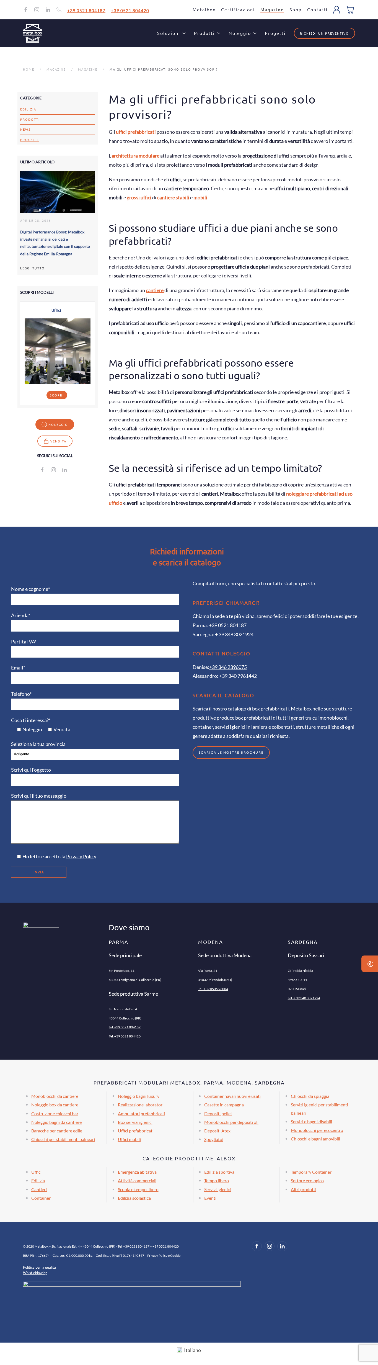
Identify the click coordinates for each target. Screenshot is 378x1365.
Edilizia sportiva (219, 1172)
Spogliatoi (213, 1139)
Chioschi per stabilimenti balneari (63, 1139)
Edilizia (28, 109)
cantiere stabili (173, 197)
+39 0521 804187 (86, 10)
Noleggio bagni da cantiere (56, 1122)
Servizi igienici (217, 1189)
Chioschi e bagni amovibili (315, 1138)
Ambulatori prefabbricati (141, 1113)
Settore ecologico (307, 1180)
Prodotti (30, 119)
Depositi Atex (217, 1130)
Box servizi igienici (135, 1122)
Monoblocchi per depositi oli (231, 1122)
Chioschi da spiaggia (310, 1096)
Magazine (272, 9)
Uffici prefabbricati (136, 1130)
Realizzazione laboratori (141, 1104)
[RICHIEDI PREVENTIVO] (369, 963)
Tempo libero (216, 1180)
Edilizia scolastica (134, 1198)
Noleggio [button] (240, 33)
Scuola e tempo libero (138, 1189)
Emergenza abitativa (137, 1172)
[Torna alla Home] (32, 33)
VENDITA (58, 441)
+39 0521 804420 (130, 10)
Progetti (275, 33)
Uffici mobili (129, 1139)
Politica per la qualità (39, 1267)
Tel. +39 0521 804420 (125, 1036)
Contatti (317, 9)
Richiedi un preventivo (324, 33)
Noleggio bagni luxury (138, 1096)
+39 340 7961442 (237, 676)
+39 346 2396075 (228, 667)
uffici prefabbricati (136, 132)
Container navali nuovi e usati (232, 1096)
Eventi (210, 1198)
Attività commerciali (137, 1180)
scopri (57, 395)
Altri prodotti (303, 1189)
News (25, 129)
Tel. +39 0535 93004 (213, 989)
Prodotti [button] (204, 33)
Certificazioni (238, 9)
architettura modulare (135, 156)
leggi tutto (32, 268)
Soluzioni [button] (168, 33)
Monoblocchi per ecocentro (317, 1130)
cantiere (155, 290)
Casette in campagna (224, 1104)
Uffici (36, 1172)
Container (41, 1198)
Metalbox (204, 9)
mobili (200, 197)
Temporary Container (311, 1172)
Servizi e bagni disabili (311, 1121)
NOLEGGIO (58, 424)
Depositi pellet (218, 1113)
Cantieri (39, 1189)
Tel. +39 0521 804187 (125, 1027)
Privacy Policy (81, 856)
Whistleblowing (35, 1273)
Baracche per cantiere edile (56, 1130)
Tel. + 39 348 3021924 (304, 998)
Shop (295, 9)
